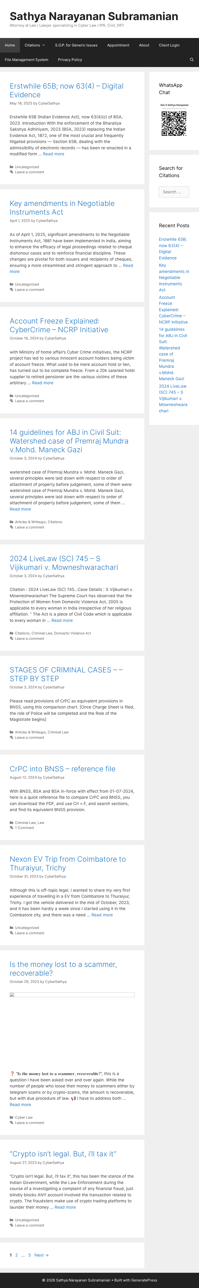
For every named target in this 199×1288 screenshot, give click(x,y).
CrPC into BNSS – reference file (63, 768)
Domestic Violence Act (72, 633)
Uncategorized (27, 167)
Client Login (169, 45)
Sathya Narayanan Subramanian (94, 16)
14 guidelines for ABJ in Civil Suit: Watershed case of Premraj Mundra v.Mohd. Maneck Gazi (69, 441)
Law (41, 823)
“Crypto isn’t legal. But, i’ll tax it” (63, 1153)
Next (41, 1255)
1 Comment (24, 828)
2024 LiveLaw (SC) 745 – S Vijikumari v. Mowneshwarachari (64, 563)
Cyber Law (24, 1117)
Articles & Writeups (30, 522)
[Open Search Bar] (192, 60)
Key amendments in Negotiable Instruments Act (62, 207)
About (144, 45)
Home (10, 45)
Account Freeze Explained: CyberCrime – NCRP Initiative (59, 325)
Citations (32, 45)
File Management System (26, 59)
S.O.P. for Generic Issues (76, 45)
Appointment (118, 45)
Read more (53, 153)
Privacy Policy (70, 59)
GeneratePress (144, 1280)
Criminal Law (42, 633)
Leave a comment (29, 172)
